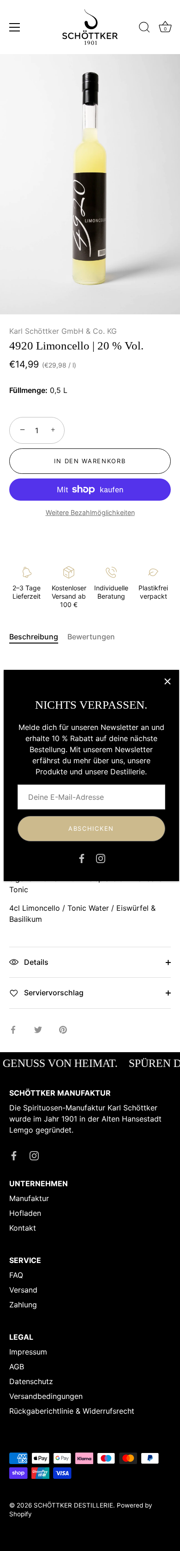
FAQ (16, 1275)
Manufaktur (29, 1198)
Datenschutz (31, 1381)
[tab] (38, 636)
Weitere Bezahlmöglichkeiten (90, 512)
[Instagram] (100, 858)
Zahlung (23, 1304)
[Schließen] (167, 681)
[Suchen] (144, 28)
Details (35, 962)
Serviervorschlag (53, 992)
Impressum (28, 1351)
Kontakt (22, 1227)
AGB (16, 1366)
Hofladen (25, 1213)
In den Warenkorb (90, 461)
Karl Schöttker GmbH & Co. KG (63, 331)
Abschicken (91, 828)
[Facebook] (81, 858)
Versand (23, 1289)
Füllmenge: (28, 390)
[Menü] (15, 27)
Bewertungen (91, 636)
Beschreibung (33, 636)
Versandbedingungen (46, 1396)
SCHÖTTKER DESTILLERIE (73, 1505)
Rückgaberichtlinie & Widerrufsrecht (71, 1411)
